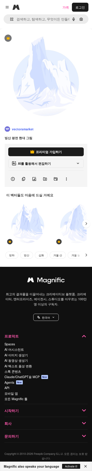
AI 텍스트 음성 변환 (18, 366)
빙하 (12, 255)
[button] (46, 317)
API (6, 388)
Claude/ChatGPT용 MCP (25, 377)
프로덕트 (11, 336)
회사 (8, 423)
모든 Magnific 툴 (15, 399)
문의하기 (11, 436)
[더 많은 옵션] (66, 178)
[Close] (85, 466)
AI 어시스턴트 (14, 349)
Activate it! (71, 466)
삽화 (41, 255)
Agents (13, 382)
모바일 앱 (11, 393)
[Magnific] (46, 281)
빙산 (26, 255)
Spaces (9, 344)
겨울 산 (57, 255)
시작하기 (11, 410)
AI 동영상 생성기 (16, 360)
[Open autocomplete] (10, 19)
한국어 (46, 317)
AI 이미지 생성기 (16, 355)
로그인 (80, 7)
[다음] (86, 223)
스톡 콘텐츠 (12, 371)
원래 (25, 38)
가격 (66, 7)
